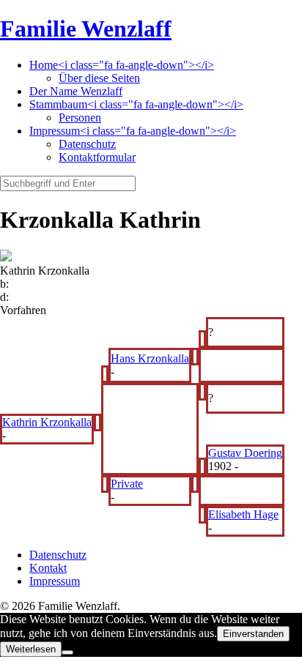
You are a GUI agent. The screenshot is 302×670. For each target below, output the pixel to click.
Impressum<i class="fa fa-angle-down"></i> (132, 130)
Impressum (54, 581)
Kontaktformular (97, 157)
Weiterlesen (31, 649)
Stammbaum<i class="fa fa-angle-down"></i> (136, 104)
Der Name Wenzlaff (75, 91)
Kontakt (48, 568)
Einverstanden (253, 633)
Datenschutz (87, 144)
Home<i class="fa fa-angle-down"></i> (121, 65)
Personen (80, 117)
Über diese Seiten (99, 78)
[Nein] (67, 652)
